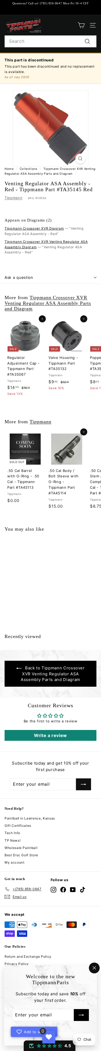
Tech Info (12, 833)
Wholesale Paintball (21, 848)
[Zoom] (80, 159)
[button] (49, 1045)
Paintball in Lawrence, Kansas (30, 818)
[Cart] (81, 25)
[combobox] (50, 41)
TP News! (12, 840)
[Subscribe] (81, 1015)
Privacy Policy (17, 964)
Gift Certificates (18, 826)
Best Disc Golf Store (21, 855)
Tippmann (13, 198)
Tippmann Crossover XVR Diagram (34, 228)
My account (15, 862)
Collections (28, 169)
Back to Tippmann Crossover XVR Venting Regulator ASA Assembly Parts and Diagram (53, 673)
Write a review (50, 735)
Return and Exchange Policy (28, 956)
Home (9, 169)
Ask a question (19, 277)
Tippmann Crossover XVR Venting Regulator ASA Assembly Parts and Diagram (48, 303)
